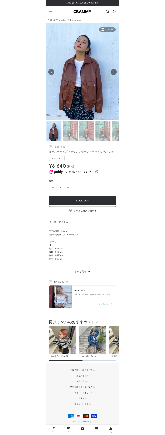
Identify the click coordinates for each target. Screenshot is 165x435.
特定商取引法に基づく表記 (82, 387)
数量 (51, 181)
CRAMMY (53, 20)
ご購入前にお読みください (82, 370)
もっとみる (103, 303)
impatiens (75, 20)
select (64, 20)
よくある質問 (82, 376)
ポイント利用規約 (82, 404)
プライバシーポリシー (82, 392)
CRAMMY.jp (86, 422)
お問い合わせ (82, 381)
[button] (50, 11)
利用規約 (82, 398)
